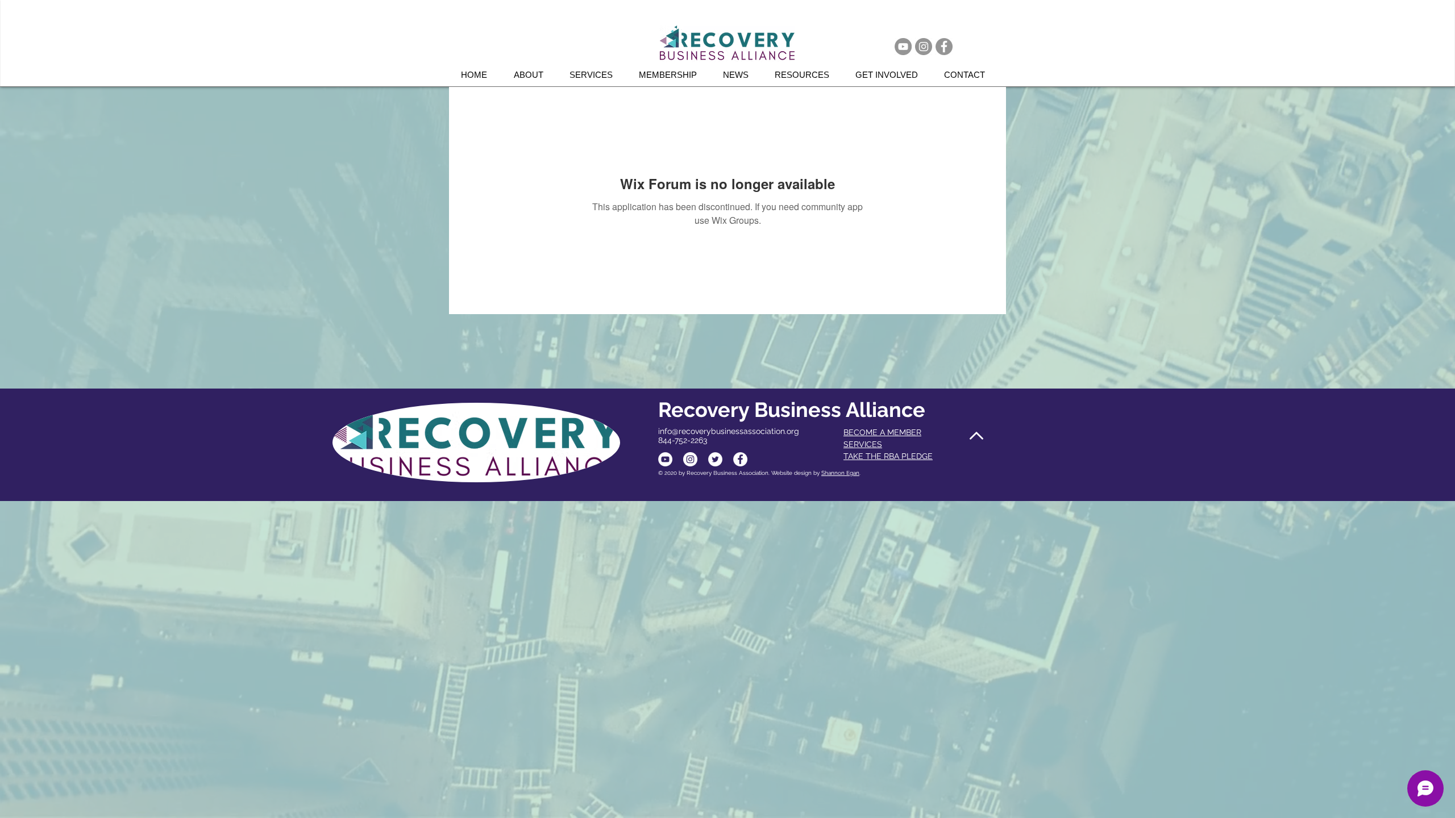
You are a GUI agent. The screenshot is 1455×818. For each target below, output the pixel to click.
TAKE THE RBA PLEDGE (888, 456)
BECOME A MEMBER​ (882, 432)
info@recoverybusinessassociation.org (728, 431)
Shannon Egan (840, 473)
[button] (595, 74)
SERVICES (862, 444)
